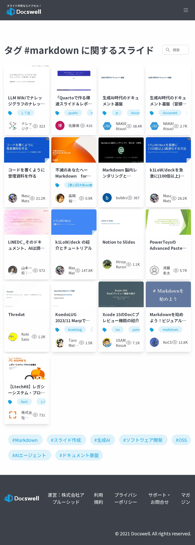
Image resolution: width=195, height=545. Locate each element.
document (138, 113)
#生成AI (102, 440)
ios (118, 329)
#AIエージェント (29, 455)
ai (117, 113)
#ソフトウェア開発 (142, 440)
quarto (73, 113)
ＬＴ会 (25, 113)
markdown (170, 329)
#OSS (181, 440)
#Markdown (25, 440)
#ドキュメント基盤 (79, 455)
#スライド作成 (66, 440)
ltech (24, 401)
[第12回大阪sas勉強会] (84, 185)
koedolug (75, 329)
